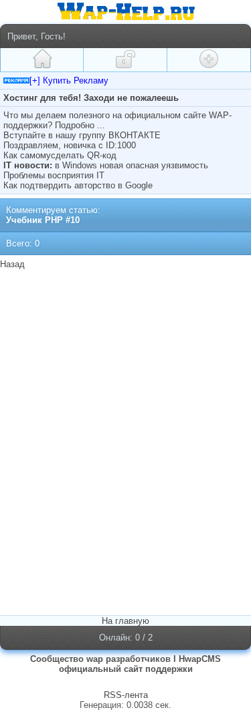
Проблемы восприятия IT (53, 175)
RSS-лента (126, 695)
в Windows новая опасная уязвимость (131, 165)
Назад (12, 264)
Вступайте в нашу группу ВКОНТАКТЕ (82, 135)
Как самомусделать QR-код (59, 155)
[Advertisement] (125, 356)
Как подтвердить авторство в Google (78, 185)
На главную (125, 621)
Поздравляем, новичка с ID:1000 (69, 145)
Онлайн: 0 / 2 (126, 638)
